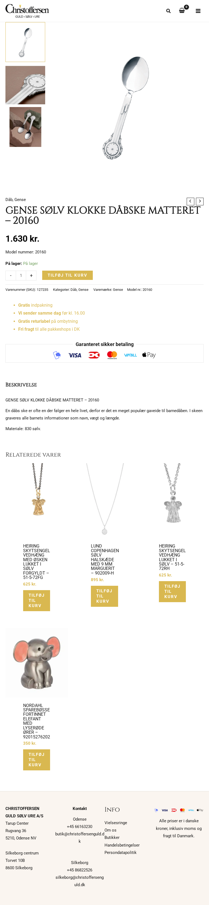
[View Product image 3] (25, 127)
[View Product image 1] (25, 42)
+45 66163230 (79, 826)
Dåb (9, 199)
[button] (168, 11)
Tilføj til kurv (67, 275)
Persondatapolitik (120, 852)
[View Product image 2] (25, 84)
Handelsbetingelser (122, 845)
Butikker (111, 837)
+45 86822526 (79, 870)
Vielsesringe (115, 822)
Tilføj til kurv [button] (37, 600)
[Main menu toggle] (198, 10)
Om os (110, 830)
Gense (20, 199)
